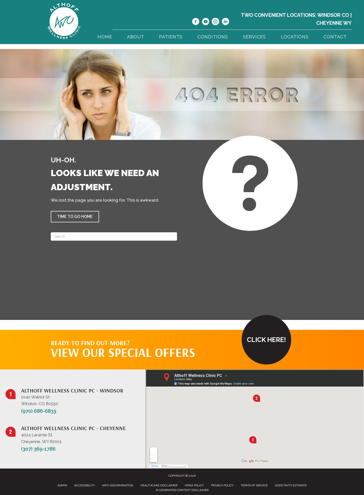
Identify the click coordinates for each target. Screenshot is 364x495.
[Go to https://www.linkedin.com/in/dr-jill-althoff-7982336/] (225, 22)
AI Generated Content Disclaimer (182, 490)
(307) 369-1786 (38, 449)
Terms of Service (254, 485)
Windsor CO (333, 15)
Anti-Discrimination (117, 485)
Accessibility (84, 485)
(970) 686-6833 (38, 411)
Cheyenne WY (334, 23)
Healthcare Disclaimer (159, 485)
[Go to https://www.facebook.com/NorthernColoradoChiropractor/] (195, 22)
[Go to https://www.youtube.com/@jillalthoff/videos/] (205, 22)
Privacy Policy (222, 485)
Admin (62, 485)
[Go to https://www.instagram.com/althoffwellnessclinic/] (215, 22)
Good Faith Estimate (291, 485)
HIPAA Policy (194, 485)
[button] (75, 216)
